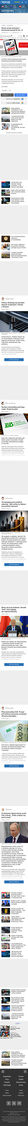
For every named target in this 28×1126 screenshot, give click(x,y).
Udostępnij (22, 95)
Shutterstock (16, 435)
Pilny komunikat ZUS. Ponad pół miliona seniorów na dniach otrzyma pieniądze (13, 714)
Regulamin (21, 1093)
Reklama (7, 1093)
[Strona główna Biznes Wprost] (5, 2)
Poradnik (7, 1082)
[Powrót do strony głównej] (2, 1071)
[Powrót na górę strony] (25, 1071)
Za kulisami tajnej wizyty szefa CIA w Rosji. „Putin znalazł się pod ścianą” (13, 815)
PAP (2, 639)
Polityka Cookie (21, 1095)
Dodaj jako (13, 103)
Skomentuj (6, 95)
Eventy (21, 1085)
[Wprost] (1, 25)
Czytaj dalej (14, 359)
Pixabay (23, 333)
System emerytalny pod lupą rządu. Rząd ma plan (12, 408)
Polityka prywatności (7, 1095)
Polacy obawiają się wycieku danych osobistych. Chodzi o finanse (12, 305)
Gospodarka (7, 11)
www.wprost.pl (11, 1122)
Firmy (7, 1079)
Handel (21, 1079)
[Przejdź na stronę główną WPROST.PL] (0, 2)
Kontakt (21, 1090)
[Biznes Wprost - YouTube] (19, 1103)
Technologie (7, 1085)
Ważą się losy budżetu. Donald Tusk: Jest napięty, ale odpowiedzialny (13, 609)
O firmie (7, 1090)
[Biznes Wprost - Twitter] (14, 1103)
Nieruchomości (21, 1082)
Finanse (21, 1076)
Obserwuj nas (13, 99)
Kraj (10, 90)
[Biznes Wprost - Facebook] (9, 1103)
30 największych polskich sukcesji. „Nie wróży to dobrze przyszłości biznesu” (13, 504)
